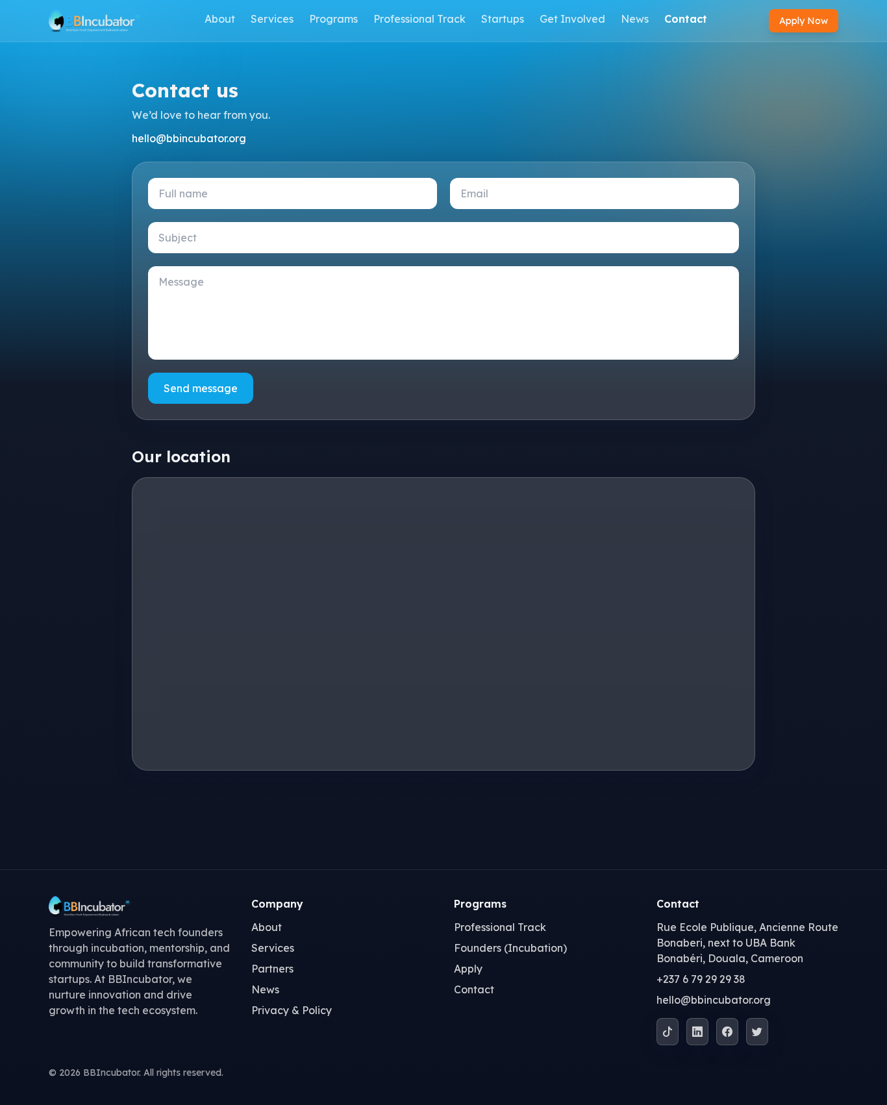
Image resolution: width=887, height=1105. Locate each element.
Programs (333, 18)
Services (272, 18)
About (220, 18)
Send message (201, 388)
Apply (468, 968)
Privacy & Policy (291, 1010)
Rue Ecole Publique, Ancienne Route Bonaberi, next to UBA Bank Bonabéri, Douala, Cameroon (747, 943)
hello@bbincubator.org (189, 138)
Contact (685, 18)
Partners (272, 968)
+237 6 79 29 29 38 (700, 979)
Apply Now (803, 21)
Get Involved (572, 18)
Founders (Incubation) (510, 947)
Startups (502, 18)
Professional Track (419, 18)
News (635, 18)
